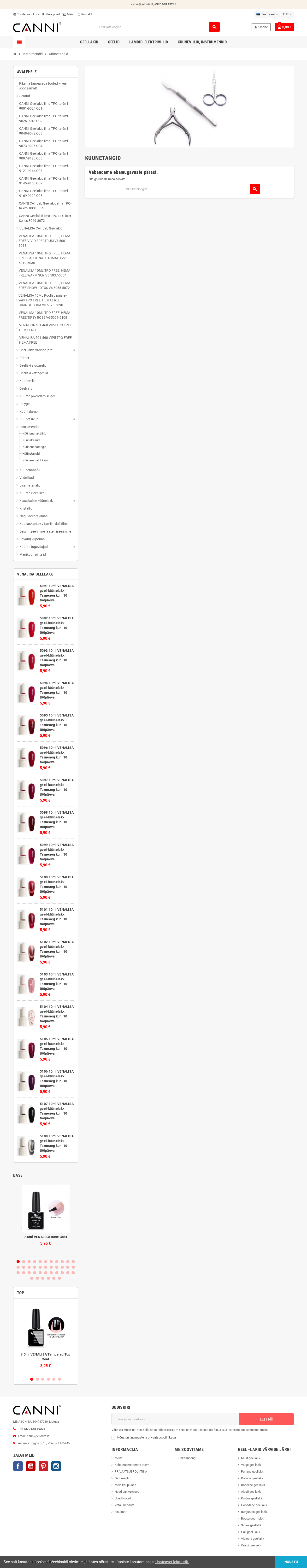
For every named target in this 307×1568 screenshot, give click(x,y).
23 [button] (18, 1272)
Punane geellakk (252, 1471)
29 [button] (51, 1272)
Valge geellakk (251, 1465)
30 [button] (56, 1272)
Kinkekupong (186, 1458)
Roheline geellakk (253, 1485)
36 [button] (42, 1278)
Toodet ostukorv (26, 14)
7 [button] (51, 1261)
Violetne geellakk (252, 1538)
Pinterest (43, 1466)
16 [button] (40, 1267)
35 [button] (37, 1278)
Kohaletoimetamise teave (132, 1465)
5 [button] (40, 1261)
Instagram (56, 1466)
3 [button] (29, 1261)
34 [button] (31, 1278)
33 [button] (73, 1272)
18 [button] (51, 1267)
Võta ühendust (124, 1505)
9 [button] (62, 1261)
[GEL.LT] (37, 27)
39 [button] (59, 1278)
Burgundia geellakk (254, 1512)
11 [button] (73, 1261)
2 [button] (23, 1261)
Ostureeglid (122, 1478)
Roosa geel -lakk (252, 1518)
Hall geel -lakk (250, 1532)
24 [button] (23, 1272)
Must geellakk (250, 1458)
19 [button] (56, 1267)
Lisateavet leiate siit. (172, 1562)
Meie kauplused (125, 1485)
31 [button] (62, 1272)
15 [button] (34, 1267)
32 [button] (67, 1272)
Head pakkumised (127, 1491)
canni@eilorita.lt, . (154, 4)
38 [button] (53, 1278)
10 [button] (67, 1261)
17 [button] (45, 1267)
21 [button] (67, 1267)
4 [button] (34, 1261)
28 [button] (45, 1272)
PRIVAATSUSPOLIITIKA (131, 1471)
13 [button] (23, 1267)
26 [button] (34, 1272)
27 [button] (40, 1272)
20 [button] (62, 1267)
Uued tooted (123, 1498)
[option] (45, 1220)
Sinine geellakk (251, 1525)
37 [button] (48, 1278)
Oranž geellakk (251, 1545)
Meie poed (51, 14)
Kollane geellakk (252, 1478)
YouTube (30, 1466)
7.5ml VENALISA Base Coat (45, 1237)
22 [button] (73, 1267)
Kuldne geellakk (252, 1498)
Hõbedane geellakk (254, 1505)
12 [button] (18, 1267)
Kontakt (84, 14)
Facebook (18, 1466)
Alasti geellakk (251, 1491)
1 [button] (18, 1261)
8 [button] (56, 1261)
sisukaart (121, 1512)
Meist (70, 14)
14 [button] (29, 1267)
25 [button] (29, 1272)
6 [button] (45, 1261)
